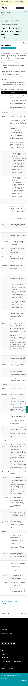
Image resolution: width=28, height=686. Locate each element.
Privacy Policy (4, 678)
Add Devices (5, 603)
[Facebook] (2, 643)
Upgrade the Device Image (8, 606)
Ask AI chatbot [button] (15, 1)
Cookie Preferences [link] (7, 672)
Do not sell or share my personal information (13, 661)
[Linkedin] (11, 643)
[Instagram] (8, 643)
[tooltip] (21, 42)
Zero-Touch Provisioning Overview (10, 601)
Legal (3, 654)
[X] (5, 643)
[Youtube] (14, 643)
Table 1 (22, 76)
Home (2, 18)
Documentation (6, 12)
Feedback (4, 665)
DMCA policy (5, 658)
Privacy (4, 650)
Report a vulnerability (7, 668)
